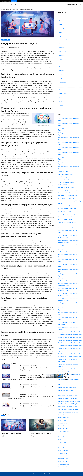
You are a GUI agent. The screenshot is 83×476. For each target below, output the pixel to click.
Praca (60, 59)
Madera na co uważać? (64, 206)
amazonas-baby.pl (71, 4)
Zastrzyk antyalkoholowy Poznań (67, 222)
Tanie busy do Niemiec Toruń (65, 390)
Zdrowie (61, 109)
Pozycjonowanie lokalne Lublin (28, 365)
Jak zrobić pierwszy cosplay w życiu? (67, 214)
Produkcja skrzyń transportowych (67, 208)
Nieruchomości (63, 51)
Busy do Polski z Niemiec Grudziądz (67, 195)
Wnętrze (61, 105)
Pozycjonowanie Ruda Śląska (12, 433)
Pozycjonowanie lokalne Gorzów (28, 394)
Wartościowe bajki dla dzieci (65, 174)
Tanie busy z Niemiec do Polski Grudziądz (69, 401)
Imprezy (61, 36)
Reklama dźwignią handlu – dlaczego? (68, 190)
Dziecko (61, 24)
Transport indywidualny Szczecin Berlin (68, 409)
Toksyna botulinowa (63, 382)
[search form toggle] (81, 5)
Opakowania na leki (63, 171)
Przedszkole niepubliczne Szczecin (67, 227)
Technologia (62, 82)
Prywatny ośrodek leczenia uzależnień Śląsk (70, 332)
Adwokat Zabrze (62, 439)
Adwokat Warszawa (63, 415)
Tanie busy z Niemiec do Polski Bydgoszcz (69, 404)
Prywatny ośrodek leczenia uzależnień (68, 369)
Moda (60, 43)
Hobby (60, 32)
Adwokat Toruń (62, 420)
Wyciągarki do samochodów (65, 216)
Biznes (60, 17)
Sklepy (60, 74)
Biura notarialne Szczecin (65, 219)
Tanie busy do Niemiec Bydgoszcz (67, 387)
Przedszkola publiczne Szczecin (66, 225)
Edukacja (61, 28)
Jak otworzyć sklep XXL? (64, 179)
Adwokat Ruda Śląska (63, 417)
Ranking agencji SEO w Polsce (66, 371)
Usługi (60, 101)
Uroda (60, 97)
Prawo (60, 63)
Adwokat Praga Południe (64, 436)
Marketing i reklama (6, 39)
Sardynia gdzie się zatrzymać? (66, 187)
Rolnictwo (61, 70)
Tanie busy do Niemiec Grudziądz (67, 393)
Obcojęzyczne (62, 55)
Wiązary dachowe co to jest (65, 211)
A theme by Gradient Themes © (41, 474)
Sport (60, 78)
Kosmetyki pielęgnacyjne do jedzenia (68, 412)
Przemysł (61, 66)
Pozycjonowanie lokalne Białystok (29, 403)
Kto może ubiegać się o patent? (66, 198)
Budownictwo (62, 20)
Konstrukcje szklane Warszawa (66, 192)
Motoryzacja (62, 47)
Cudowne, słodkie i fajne (10, 5)
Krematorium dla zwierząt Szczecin (67, 395)
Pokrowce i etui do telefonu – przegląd (68, 384)
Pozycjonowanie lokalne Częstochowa (30, 375)
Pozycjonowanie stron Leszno (41, 433)
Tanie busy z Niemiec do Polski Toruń (68, 398)
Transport (61, 86)
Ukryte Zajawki (63, 93)
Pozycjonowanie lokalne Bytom (28, 384)
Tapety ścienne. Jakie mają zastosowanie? (69, 379)
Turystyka (61, 90)
